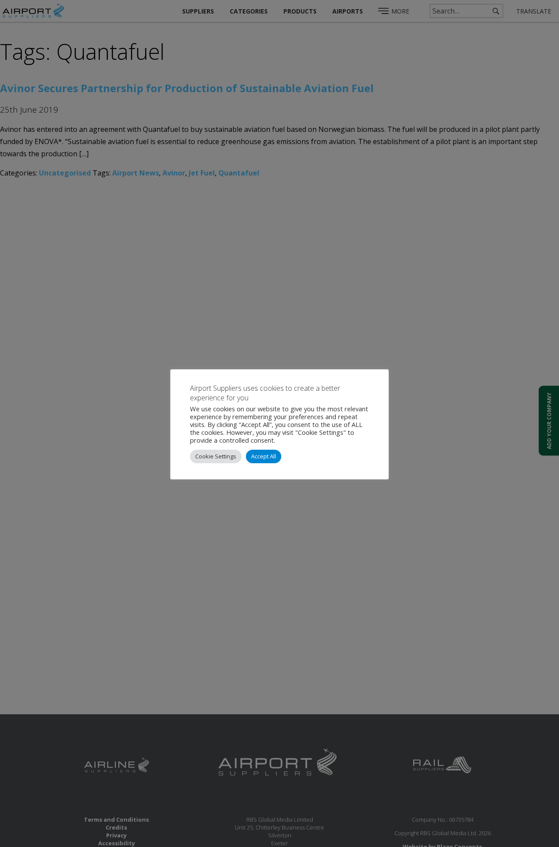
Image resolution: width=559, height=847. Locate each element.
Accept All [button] (263, 456)
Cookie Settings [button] (215, 456)
